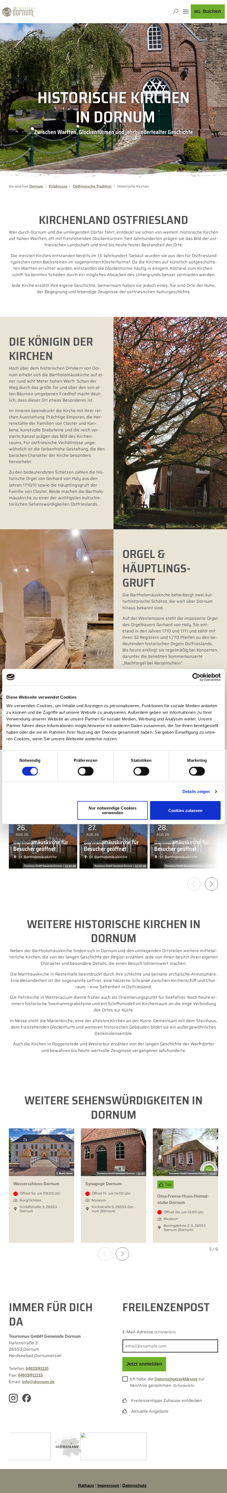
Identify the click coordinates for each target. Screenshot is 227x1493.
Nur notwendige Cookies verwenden (112, 810)
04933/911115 (30, 1375)
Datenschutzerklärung (175, 1379)
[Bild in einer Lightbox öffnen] (68, 1446)
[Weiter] (211, 884)
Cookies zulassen (185, 810)
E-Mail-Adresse (149, 1332)
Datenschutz (134, 1485)
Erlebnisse (58, 186)
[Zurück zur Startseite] (18, 12)
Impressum (108, 1485)
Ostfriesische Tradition (92, 186)
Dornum (36, 186)
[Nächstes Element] (122, 1253)
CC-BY (141, 1174)
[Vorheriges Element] (104, 1253)
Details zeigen (196, 791)
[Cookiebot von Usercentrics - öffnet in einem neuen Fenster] (196, 677)
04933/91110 (37, 1368)
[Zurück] (193, 884)
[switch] (86, 771)
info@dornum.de (38, 1381)
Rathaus (86, 1485)
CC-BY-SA (70, 866)
